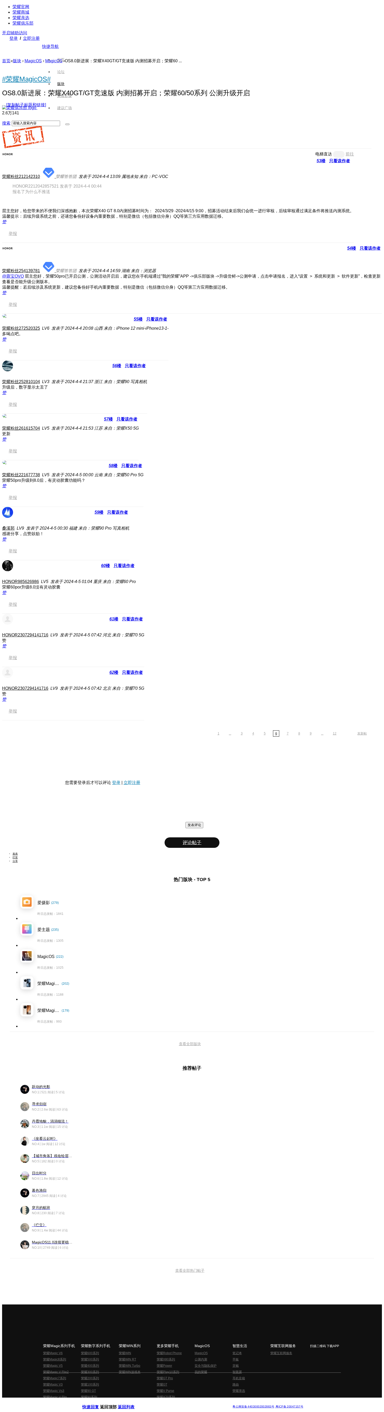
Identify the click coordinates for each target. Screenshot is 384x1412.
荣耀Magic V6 (53, 1353)
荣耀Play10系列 (168, 1372)
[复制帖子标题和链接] (26, 105)
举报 (13, 233)
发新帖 (362, 733)
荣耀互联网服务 (281, 1353)
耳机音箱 (238, 1378)
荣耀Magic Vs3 (53, 1391)
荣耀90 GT (88, 1391)
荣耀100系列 (90, 1384)
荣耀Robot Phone (169, 1353)
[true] (67, 124)
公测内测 (201, 1359)
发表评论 (194, 825)
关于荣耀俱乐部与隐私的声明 (131, 1402)
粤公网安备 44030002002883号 (253, 1406)
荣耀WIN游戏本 (130, 1372)
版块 (17, 61)
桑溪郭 (8, 528)
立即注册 (31, 38)
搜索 (6, 123)
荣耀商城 (21, 12)
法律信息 (175, 1402)
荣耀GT (162, 1384)
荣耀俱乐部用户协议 (96, 1402)
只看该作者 (339, 161)
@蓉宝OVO (13, 276)
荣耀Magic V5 (53, 1366)
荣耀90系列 (89, 1397)
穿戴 (235, 1366)
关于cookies (160, 1402)
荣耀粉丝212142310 (21, 176)
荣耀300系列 (90, 1372)
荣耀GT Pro (165, 1378)
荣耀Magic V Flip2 (56, 1372)
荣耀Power (164, 1366)
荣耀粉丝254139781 (21, 270)
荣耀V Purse (165, 1391)
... (230, 733)
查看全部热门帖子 (190, 1270)
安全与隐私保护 (206, 1366)
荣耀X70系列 (166, 1397)
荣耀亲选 (21, 17)
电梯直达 (323, 154)
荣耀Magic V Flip (55, 1397)
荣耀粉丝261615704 (21, 428)
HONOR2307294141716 (25, 635)
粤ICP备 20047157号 (289, 1406)
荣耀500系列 (90, 1359)
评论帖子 (192, 842)
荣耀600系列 (90, 1353)
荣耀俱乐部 (23, 23)
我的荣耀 (201, 1372)
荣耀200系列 (90, 1378)
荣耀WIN (125, 1353)
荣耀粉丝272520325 (21, 328)
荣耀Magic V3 (53, 1384)
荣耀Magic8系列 (54, 1359)
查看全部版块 (190, 1044)
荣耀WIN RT (127, 1359)
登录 (13, 38)
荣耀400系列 (90, 1366)
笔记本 (237, 1353)
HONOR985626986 (20, 581)
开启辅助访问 (14, 33)
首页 (61, 60)
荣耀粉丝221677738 (21, 475)
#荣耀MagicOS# (26, 79)
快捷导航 (50, 46)
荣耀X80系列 (166, 1359)
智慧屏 (237, 1372)
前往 (350, 154)
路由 (235, 1384)
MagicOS (33, 61)
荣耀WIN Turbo (129, 1366)
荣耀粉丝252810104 (21, 381)
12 (334, 733)
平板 (235, 1359)
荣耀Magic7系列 (54, 1378)
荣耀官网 (21, 6)
